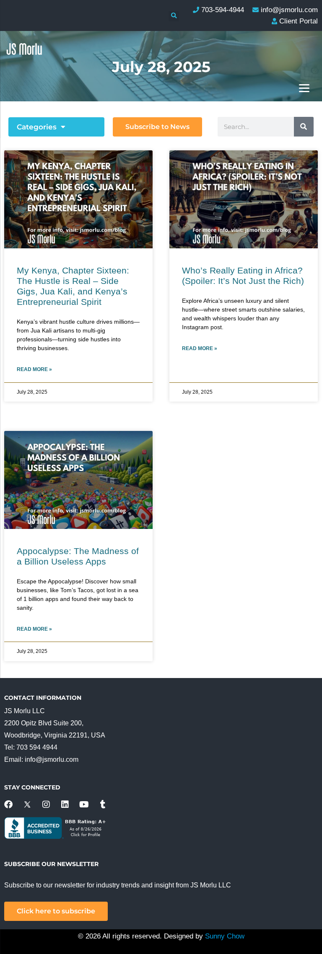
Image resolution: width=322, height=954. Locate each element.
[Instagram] (46, 804)
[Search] (304, 127)
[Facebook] (8, 804)
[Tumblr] (102, 804)
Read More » (34, 369)
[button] (174, 16)
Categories (37, 127)
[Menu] (304, 87)
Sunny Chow (224, 936)
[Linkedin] (65, 804)
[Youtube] (83, 804)
